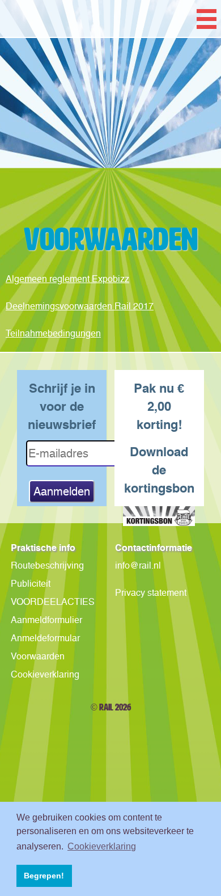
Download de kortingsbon (159, 470)
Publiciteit (30, 583)
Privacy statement (150, 592)
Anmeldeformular (45, 638)
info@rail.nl (138, 565)
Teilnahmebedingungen (53, 333)
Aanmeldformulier (46, 620)
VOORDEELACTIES (53, 601)
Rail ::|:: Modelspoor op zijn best (110, 143)
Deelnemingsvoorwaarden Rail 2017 (80, 306)
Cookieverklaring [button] (101, 846)
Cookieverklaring (45, 674)
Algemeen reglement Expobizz (67, 279)
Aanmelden (61, 491)
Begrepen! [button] (44, 875)
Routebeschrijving (47, 565)
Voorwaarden (38, 656)
